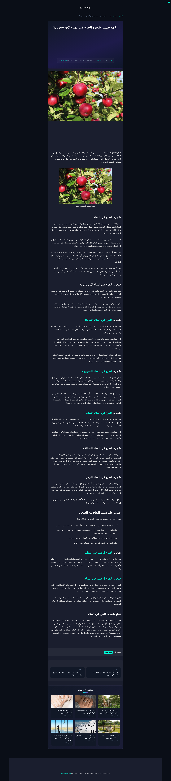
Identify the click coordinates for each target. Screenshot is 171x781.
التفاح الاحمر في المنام (99, 552)
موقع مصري (85, 7)
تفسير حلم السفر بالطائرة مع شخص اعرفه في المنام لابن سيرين (63, 738)
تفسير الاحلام (112, 16)
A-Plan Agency (66, 773)
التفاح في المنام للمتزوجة (97, 371)
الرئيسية (121, 16)
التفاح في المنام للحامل (98, 412)
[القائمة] (169, 2)
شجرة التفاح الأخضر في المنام (102, 578)
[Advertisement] (85, 44)
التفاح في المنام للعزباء (99, 319)
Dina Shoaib (63, 60)
